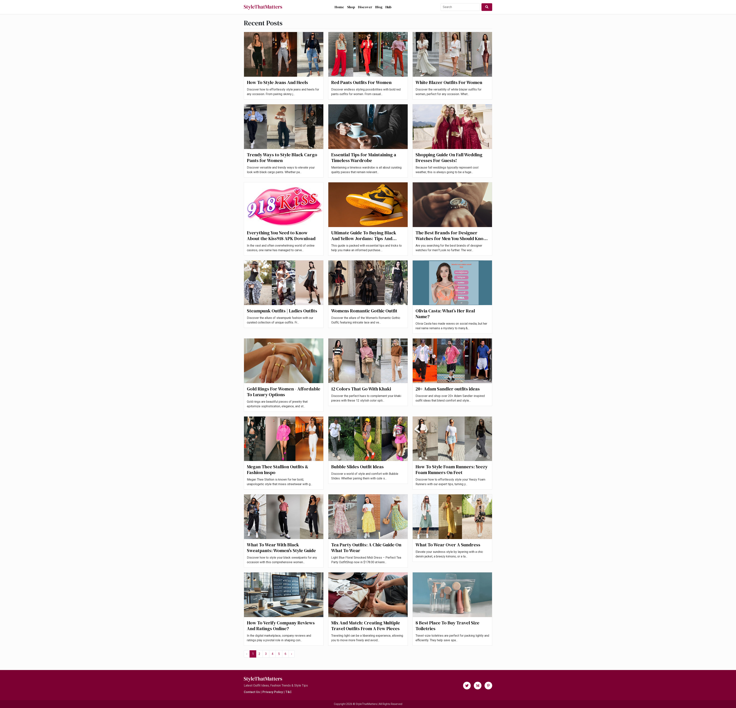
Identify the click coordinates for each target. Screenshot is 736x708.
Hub (388, 7)
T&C (288, 692)
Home (339, 7)
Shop (351, 7)
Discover (365, 7)
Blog (378, 7)
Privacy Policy (272, 692)
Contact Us (252, 692)
